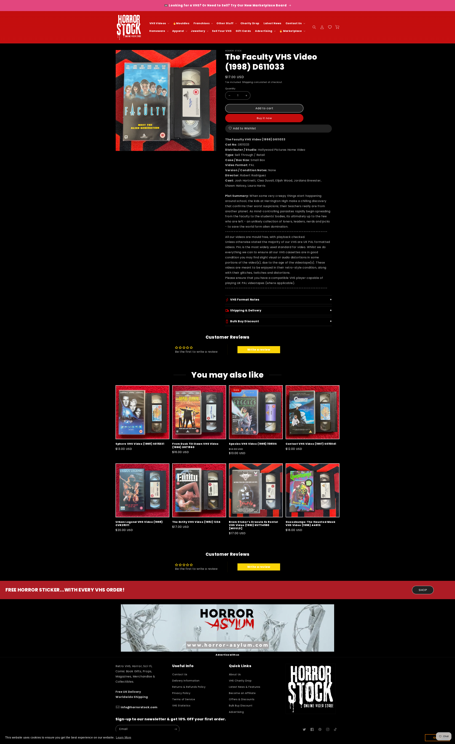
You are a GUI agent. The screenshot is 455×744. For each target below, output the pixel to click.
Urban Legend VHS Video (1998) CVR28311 (139, 523)
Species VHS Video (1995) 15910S (253, 443)
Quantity (230, 88)
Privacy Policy (181, 693)
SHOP (423, 590)
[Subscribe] (175, 729)
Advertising (236, 712)
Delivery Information (186, 680)
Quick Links (240, 666)
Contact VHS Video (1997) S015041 (311, 443)
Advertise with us (227, 654)
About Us (235, 674)
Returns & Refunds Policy (188, 687)
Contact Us (179, 674)
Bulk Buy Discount (240, 705)
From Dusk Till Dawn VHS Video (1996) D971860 (195, 445)
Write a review (258, 350)
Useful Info (182, 666)
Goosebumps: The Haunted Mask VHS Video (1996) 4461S (310, 523)
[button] (159, 23)
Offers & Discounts (242, 699)
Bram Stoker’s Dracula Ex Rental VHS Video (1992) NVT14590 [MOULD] (253, 525)
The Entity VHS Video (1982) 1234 (196, 522)
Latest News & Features (244, 687)
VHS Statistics (181, 705)
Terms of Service (183, 699)
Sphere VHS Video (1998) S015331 (140, 443)
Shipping (247, 82)
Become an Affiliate (242, 693)
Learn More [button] (123, 737)
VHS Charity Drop (240, 680)
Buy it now (264, 118)
